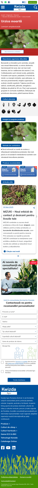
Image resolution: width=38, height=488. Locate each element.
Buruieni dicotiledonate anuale (11, 16)
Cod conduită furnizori (8, 481)
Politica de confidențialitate (16, 363)
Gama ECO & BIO (8, 434)
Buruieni (16, 15)
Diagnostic (9, 15)
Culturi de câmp (8, 427)
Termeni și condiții (25, 477)
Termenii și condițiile (21, 361)
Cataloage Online (9, 441)
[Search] (34, 208)
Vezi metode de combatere (12, 51)
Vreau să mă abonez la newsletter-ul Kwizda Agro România (20, 371)
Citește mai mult (13, 251)
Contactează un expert (19, 290)
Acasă (3, 15)
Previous (2, 132)
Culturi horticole (8, 430)
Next (35, 131)
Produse (4, 424)
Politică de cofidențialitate (9, 477)
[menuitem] (23, 2)
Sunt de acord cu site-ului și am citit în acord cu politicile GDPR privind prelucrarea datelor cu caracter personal (20, 364)
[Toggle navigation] (3, 7)
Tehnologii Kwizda (9, 437)
